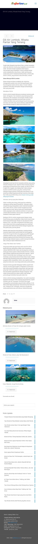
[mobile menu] (35, 3)
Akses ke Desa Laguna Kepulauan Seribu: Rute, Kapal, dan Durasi (18, 441)
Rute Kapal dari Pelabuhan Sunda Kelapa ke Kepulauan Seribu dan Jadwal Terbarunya (18, 447)
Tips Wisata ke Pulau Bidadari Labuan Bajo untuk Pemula (18, 421)
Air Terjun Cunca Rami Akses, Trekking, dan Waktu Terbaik (17, 480)
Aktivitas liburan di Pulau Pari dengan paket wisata (16, 326)
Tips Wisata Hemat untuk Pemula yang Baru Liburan (17, 500)
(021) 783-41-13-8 (12, 522)
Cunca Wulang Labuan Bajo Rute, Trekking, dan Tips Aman (17, 490)
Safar (15, 300)
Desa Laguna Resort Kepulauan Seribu (14, 452)
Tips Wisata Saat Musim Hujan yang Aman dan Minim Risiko (17, 495)
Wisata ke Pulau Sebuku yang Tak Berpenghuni (16, 355)
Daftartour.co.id (17, 537)
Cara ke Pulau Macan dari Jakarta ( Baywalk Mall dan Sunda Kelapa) (17, 462)
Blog (31, 21)
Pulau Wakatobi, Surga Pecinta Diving (13, 384)
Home (30, 13)
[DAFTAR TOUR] (19, 3)
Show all (31, 36)
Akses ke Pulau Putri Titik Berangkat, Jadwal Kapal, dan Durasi (18, 457)
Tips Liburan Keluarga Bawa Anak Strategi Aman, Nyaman (19, 485)
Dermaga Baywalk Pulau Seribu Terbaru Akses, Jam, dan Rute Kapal (18, 468)
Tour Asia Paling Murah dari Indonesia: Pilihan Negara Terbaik (17, 431)
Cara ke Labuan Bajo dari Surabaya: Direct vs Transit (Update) (17, 474)
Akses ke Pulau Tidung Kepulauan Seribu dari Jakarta (18, 436)
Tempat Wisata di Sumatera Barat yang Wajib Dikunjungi (18, 417)
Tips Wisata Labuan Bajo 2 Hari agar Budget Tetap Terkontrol (17, 425)
